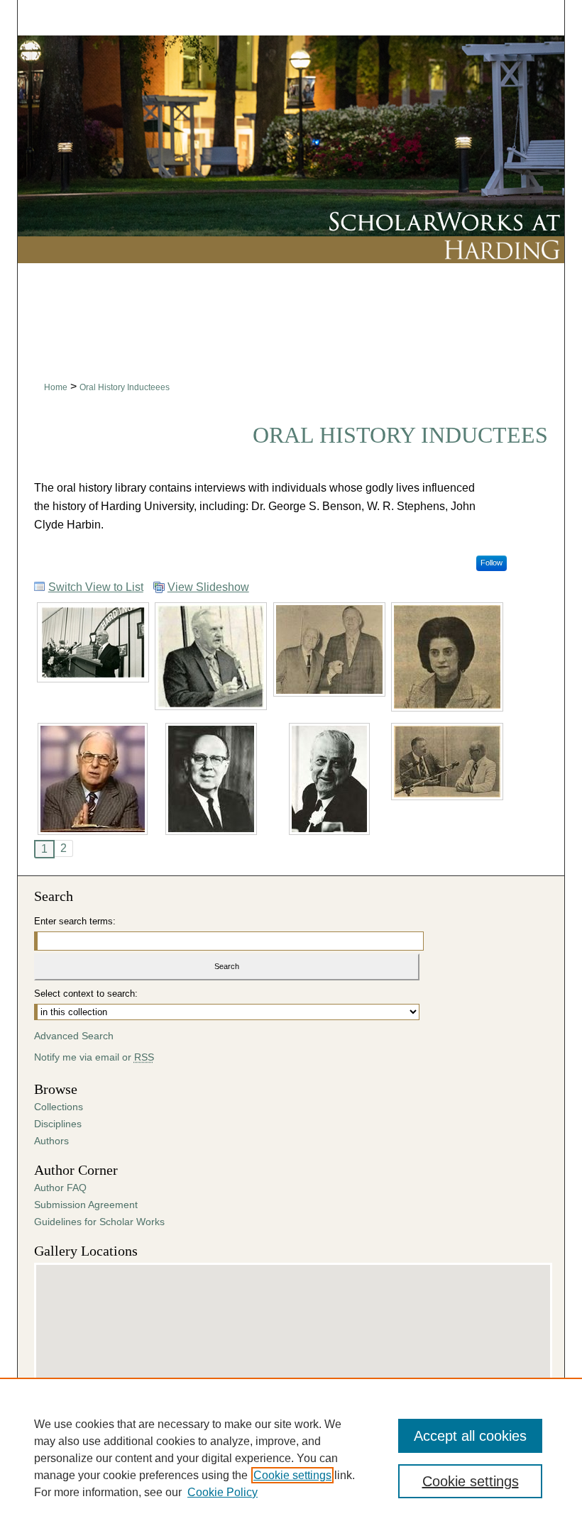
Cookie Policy (222, 1492)
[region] (291, 1458)
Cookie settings (292, 1475)
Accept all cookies (470, 1436)
